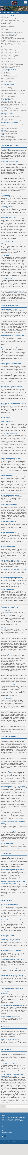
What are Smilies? (5, 73)
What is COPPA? (5, 29)
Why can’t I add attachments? (8, 60)
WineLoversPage (5, 1130)
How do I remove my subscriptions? (9, 128)
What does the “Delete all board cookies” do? (12, 32)
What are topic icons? (6, 83)
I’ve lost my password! (6, 25)
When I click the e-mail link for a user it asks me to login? (13, 45)
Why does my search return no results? (10, 116)
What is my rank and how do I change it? (11, 43)
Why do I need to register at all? (8, 19)
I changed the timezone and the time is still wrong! (13, 38)
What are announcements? (7, 78)
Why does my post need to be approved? (11, 66)
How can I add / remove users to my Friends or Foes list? (14, 111)
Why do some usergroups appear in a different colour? (12, 94)
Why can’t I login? (5, 17)
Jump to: (3, 1106)
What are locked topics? (7, 81)
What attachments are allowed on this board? (12, 131)
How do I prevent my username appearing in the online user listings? (13, 22)
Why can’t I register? (6, 31)
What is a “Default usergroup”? (8, 96)
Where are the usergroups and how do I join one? (13, 90)
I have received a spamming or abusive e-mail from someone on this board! (13, 104)
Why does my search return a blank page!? (11, 118)
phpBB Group (16, 1056)
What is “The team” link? (7, 98)
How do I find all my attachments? (9, 133)
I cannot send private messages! (9, 101)
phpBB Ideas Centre (17, 1068)
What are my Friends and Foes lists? (10, 108)
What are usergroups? (6, 89)
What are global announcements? (9, 76)
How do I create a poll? (6, 54)
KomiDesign (22, 1141)
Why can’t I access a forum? (8, 58)
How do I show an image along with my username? (13, 41)
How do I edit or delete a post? (8, 51)
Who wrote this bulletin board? (8, 136)
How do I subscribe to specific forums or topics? (12, 127)
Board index (4, 1125)
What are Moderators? (6, 87)
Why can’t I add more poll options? (9, 55)
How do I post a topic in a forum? (9, 49)
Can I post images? (5, 75)
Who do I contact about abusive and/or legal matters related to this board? (14, 139)
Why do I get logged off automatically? (10, 20)
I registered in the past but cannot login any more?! (13, 28)
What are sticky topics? (6, 80)
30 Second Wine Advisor (7, 1132)
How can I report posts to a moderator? (10, 63)
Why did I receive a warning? (8, 61)
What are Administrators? (7, 86)
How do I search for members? (8, 119)
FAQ (2, 1126)
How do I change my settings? (8, 35)
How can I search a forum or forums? (10, 115)
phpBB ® (8, 1141)
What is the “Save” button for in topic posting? (12, 64)
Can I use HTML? (5, 72)
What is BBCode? (5, 70)
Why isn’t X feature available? (8, 137)
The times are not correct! (7, 37)
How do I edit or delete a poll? (8, 57)
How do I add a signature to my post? (10, 52)
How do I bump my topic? (7, 67)
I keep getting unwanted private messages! (11, 102)
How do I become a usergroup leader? (10, 92)
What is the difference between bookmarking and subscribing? (13, 124)
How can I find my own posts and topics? (11, 121)
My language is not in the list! (8, 40)
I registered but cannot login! (8, 26)
